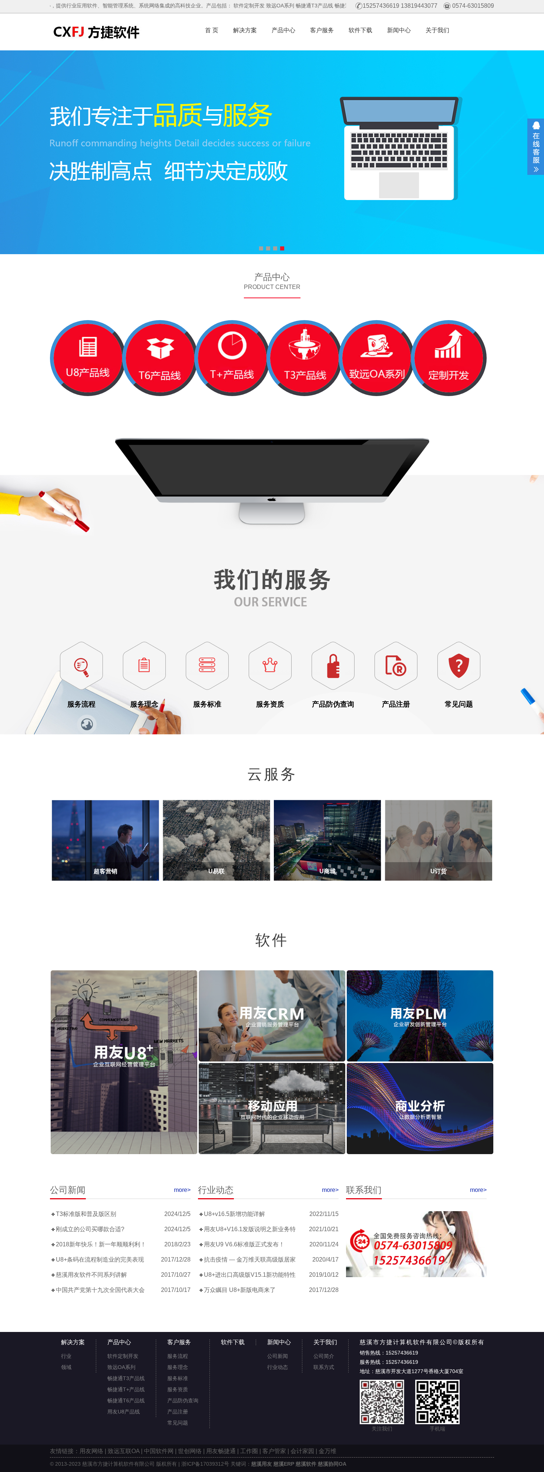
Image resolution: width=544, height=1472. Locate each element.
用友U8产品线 (338, 6)
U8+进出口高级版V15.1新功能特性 (250, 1275)
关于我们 (437, 30)
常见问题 (177, 1423)
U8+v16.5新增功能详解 (234, 1214)
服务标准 (177, 1378)
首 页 (208, 30)
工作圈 (249, 1451)
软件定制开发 (158, 6)
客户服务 (322, 30)
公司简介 (323, 1356)
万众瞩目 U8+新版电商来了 (240, 1290)
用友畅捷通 (221, 1451)
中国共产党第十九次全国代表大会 (100, 1290)
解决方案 (245, 30)
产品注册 (177, 1412)
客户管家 (274, 1451)
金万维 (327, 1451)
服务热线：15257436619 (389, 1362)
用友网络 (91, 1451)
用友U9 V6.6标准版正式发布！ (244, 1244)
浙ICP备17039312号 (205, 1464)
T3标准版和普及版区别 (86, 1214)
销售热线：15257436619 (389, 1353)
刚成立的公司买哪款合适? (90, 1229)
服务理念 (177, 1367)
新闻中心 (399, 30)
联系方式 (323, 1367)
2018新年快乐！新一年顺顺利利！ (101, 1244)
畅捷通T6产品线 (301, 6)
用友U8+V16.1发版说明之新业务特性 (250, 1229)
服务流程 (177, 1356)
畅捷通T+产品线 (263, 6)
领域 (66, 1367)
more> (182, 1190)
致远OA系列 (190, 6)
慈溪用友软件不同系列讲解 (91, 1275)
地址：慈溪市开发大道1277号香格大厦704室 (411, 1371)
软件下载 (360, 30)
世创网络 (190, 1451)
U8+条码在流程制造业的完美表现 (100, 1260)
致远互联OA (124, 1451)
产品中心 (283, 30)
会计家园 (302, 1451)
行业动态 (277, 1367)
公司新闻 (277, 1356)
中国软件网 (159, 1451)
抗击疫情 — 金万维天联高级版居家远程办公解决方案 (250, 1260)
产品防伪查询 (182, 1400)
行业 (66, 1356)
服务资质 (177, 1389)
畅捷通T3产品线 (224, 6)
